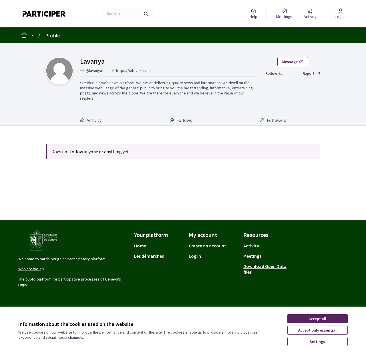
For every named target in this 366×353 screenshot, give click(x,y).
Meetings (252, 256)
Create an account (207, 246)
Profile (52, 35)
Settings (317, 341)
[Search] (145, 13)
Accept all (317, 318)
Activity (251, 246)
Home (140, 246)
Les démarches (149, 256)
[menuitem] (159, 246)
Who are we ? (31, 268)
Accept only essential (317, 330)
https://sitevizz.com (133, 70)
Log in (195, 256)
